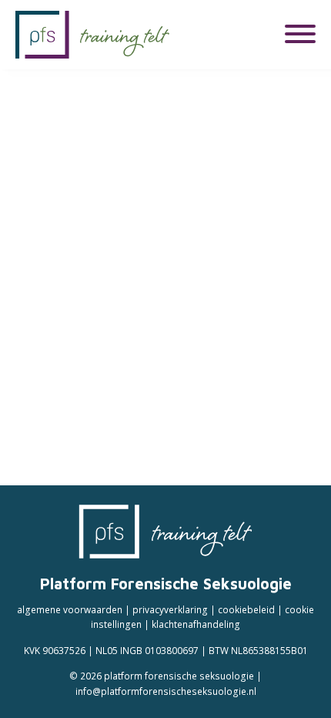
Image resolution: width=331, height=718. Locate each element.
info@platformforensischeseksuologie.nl (165, 691)
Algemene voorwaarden (69, 609)
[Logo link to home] (92, 35)
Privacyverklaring (170, 609)
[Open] (300, 34)
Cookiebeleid (246, 609)
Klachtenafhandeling (196, 624)
